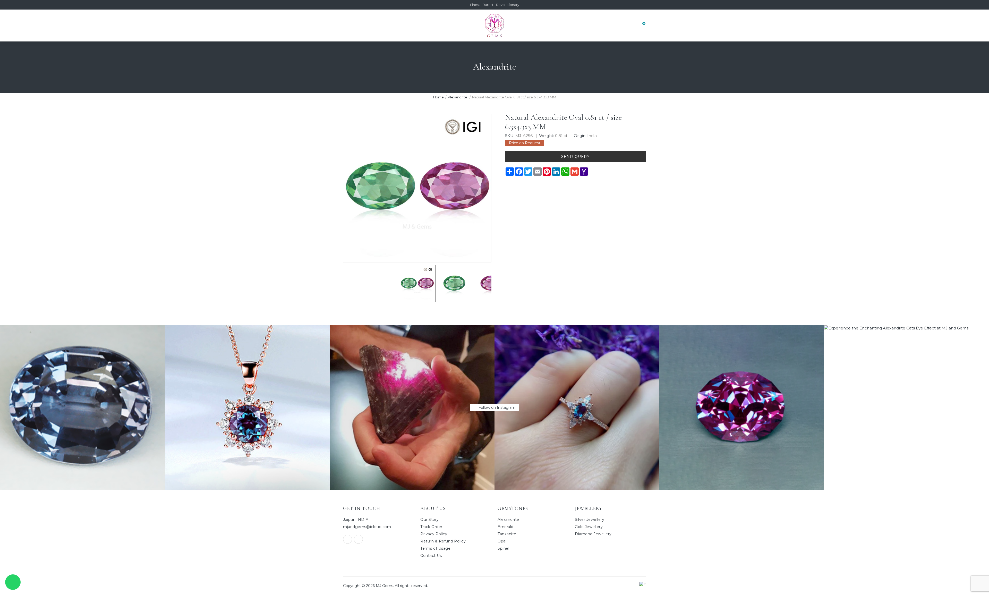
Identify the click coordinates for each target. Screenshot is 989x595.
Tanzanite (507, 534)
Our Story (429, 519)
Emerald (506, 526)
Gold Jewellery (589, 526)
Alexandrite (458, 97)
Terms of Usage (435, 548)
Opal (502, 541)
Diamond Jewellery (593, 534)
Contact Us (431, 555)
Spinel (503, 548)
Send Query (575, 156)
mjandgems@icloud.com (367, 526)
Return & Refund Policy (443, 541)
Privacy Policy (433, 534)
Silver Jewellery (589, 519)
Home (438, 97)
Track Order (431, 526)
